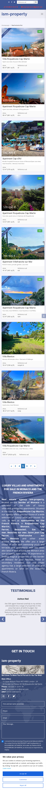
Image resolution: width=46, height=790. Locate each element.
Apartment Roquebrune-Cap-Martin (19, 106)
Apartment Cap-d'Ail (11, 158)
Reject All (23, 785)
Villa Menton (8, 356)
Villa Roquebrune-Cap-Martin (16, 59)
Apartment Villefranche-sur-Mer (17, 261)
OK (36, 2)
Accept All (23, 774)
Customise (23, 779)
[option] (23, 607)
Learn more (7, 768)
